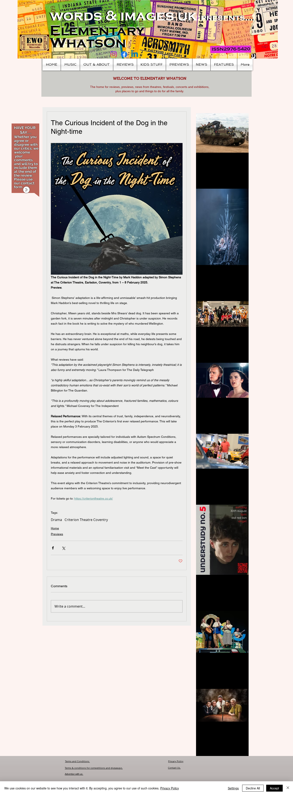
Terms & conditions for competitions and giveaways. (94, 767)
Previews (57, 534)
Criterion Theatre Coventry (86, 520)
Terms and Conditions (77, 761)
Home (55, 528)
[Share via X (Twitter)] (63, 548)
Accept (274, 788)
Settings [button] (233, 788)
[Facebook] (124, 54)
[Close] (287, 788)
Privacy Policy (175, 761)
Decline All (253, 788)
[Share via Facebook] (53, 548)
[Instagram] (113, 54)
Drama (56, 520)
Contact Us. (174, 767)
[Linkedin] (134, 54)
